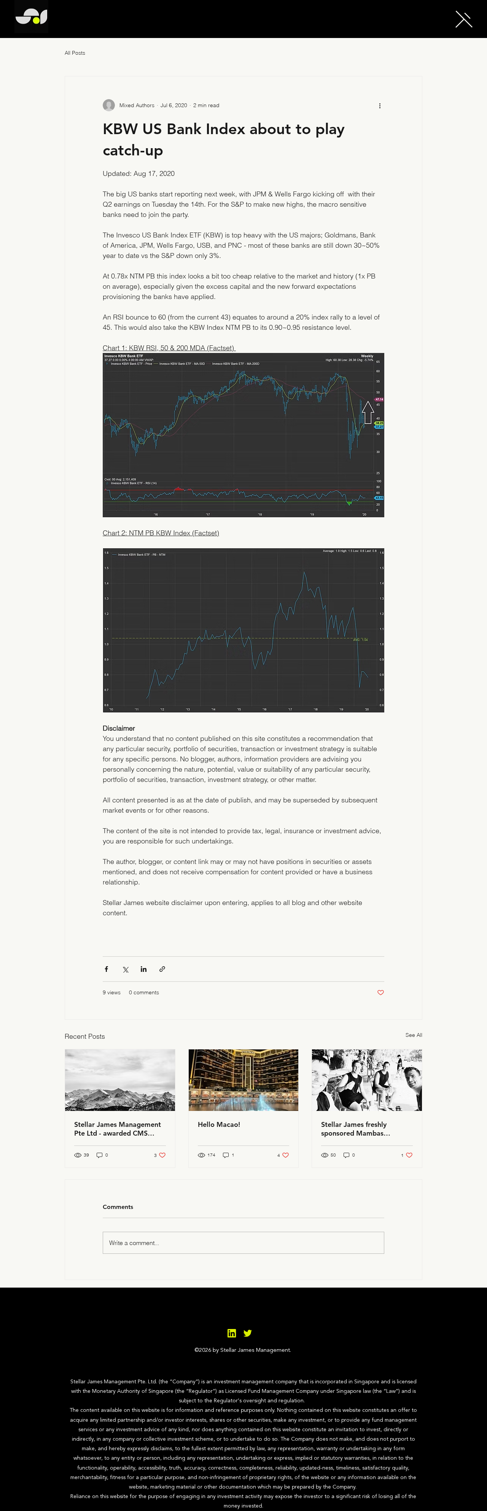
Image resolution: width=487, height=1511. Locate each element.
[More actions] (379, 105)
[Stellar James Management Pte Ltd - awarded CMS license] (120, 1080)
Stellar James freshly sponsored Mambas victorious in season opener (364, 1129)
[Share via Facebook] (106, 969)
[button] (464, 18)
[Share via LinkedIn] (143, 969)
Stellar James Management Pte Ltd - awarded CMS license (117, 1129)
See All (414, 1035)
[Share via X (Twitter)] (125, 969)
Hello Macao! (219, 1124)
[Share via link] (162, 969)
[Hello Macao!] (244, 1080)
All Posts (75, 52)
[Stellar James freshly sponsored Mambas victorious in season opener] (367, 1080)
